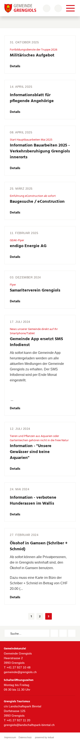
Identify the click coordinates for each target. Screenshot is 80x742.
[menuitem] (10, 737)
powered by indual (44, 737)
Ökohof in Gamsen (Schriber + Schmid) (39, 546)
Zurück (22, 616)
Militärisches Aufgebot (32, 55)
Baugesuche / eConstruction (37, 201)
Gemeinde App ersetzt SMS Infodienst (36, 342)
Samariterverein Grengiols (35, 290)
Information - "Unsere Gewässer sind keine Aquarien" (30, 452)
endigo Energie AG (28, 246)
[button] (31, 616)
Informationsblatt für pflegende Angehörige (32, 98)
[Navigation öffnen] (70, 8)
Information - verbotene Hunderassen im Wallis (33, 500)
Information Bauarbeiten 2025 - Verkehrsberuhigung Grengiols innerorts (40, 151)
